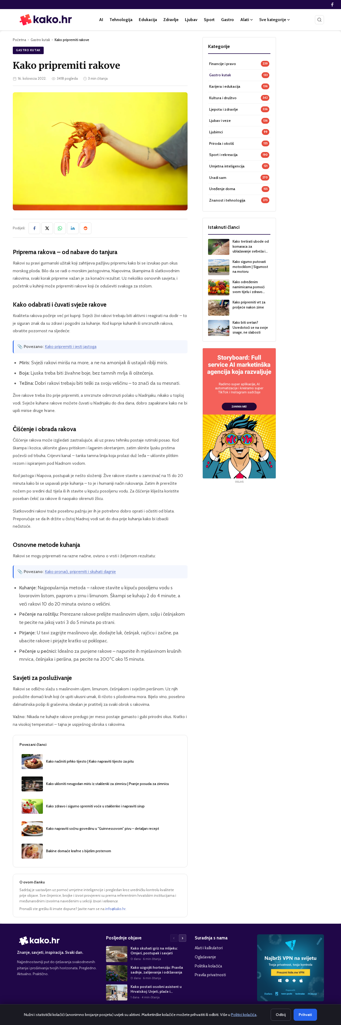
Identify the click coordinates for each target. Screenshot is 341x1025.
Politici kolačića (244, 1014)
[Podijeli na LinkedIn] (73, 228)
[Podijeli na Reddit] (85, 228)
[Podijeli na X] (47, 228)
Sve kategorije (272, 19)
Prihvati (305, 1014)
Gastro (227, 19)
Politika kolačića (208, 965)
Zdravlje (170, 19)
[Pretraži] (319, 19)
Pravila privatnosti (210, 974)
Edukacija (148, 19)
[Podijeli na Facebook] (34, 228)
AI (101, 19)
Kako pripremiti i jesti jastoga (70, 346)
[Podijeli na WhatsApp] (60, 228)
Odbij (281, 1014)
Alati (244, 19)
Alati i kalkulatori (209, 947)
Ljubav (191, 19)
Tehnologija (120, 19)
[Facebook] (332, 4)
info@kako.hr (115, 909)
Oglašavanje (205, 956)
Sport (209, 19)
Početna (19, 40)
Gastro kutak (40, 40)
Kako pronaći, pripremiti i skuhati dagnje (80, 571)
